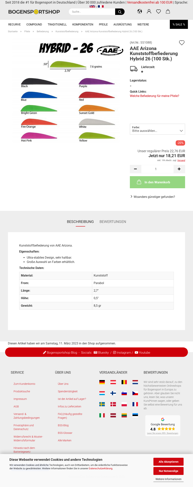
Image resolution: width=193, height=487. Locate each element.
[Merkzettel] (158, 11)
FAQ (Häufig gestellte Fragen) (70, 415)
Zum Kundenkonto (24, 383)
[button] (139, 11)
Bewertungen (113, 221)
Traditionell (57, 24)
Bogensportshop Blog (62, 352)
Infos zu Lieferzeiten (69, 406)
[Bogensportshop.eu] (35, 12)
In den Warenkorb (157, 182)
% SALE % (179, 24)
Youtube (144, 352)
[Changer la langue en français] (101, 7)
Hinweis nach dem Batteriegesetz (24, 449)
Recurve (14, 24)
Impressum (20, 398)
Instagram (124, 352)
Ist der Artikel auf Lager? (72, 398)
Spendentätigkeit (68, 391)
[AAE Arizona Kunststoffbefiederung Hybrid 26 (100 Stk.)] (66, 92)
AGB (16, 406)
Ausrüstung (122, 24)
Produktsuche (22, 391)
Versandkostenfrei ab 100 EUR (149, 2)
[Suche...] (120, 11)
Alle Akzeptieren (168, 461)
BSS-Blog (63, 425)
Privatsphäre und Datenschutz (24, 427)
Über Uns (63, 383)
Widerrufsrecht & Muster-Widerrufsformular (28, 438)
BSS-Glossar (65, 432)
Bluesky (103, 352)
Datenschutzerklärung (100, 468)
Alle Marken (64, 440)
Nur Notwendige (168, 470)
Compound (34, 24)
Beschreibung (80, 221)
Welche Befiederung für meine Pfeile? (154, 96)
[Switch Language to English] (92, 7)
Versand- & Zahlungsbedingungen (27, 415)
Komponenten (82, 24)
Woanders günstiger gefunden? (154, 197)
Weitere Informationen (168, 479)
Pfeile (103, 24)
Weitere (143, 24)
